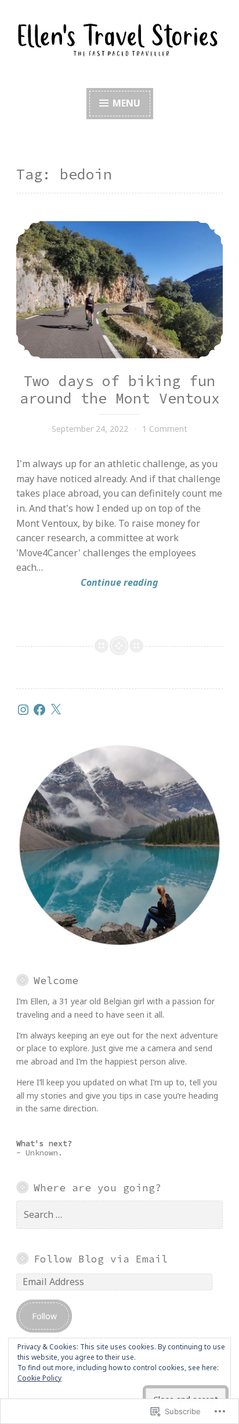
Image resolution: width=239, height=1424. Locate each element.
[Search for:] (119, 1214)
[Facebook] (39, 710)
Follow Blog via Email (101, 1259)
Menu (125, 103)
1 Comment (164, 428)
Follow (44, 1316)
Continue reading (87, 582)
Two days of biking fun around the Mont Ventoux (120, 390)
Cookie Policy (39, 1378)
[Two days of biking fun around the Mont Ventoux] (119, 289)
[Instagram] (23, 710)
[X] (56, 710)
